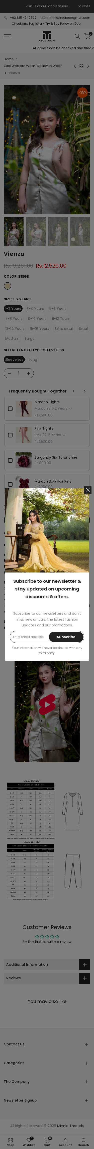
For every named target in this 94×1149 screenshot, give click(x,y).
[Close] (87, 490)
